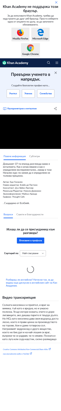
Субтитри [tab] (34, 156)
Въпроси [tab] (8, 214)
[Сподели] (55, 109)
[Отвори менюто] (57, 63)
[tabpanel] (30, 182)
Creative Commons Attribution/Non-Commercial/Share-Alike (25, 345)
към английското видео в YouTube (16, 350)
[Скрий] (56, 2)
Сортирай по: (11, 253)
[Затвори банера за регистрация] (56, 73)
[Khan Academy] (14, 62)
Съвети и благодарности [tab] (29, 214)
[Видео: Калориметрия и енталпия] (30, 132)
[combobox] (33, 253)
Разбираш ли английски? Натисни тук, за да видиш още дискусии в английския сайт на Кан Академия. (31, 278)
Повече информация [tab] (15, 156)
